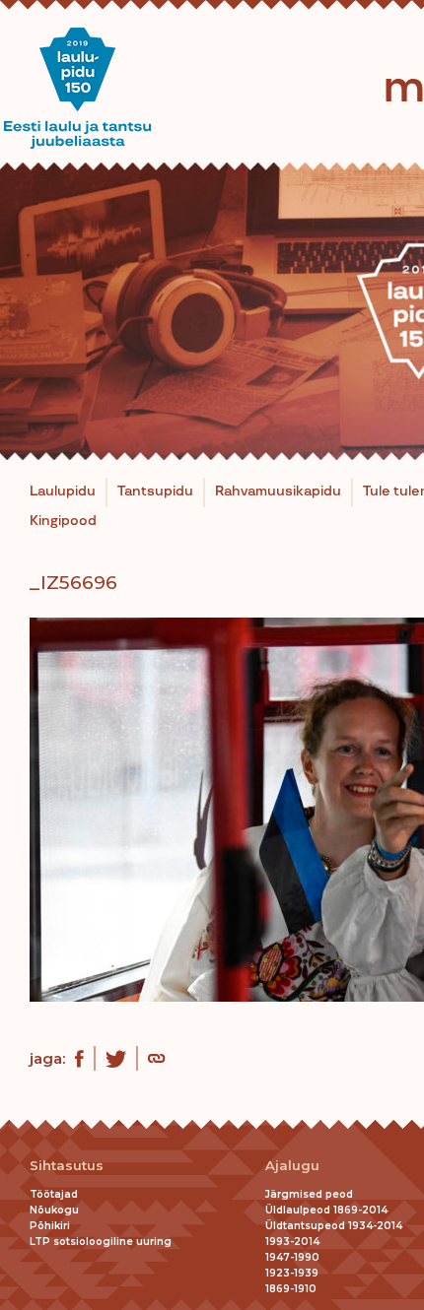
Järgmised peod (309, 1194)
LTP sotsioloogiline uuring (101, 1241)
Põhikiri (50, 1225)
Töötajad (54, 1194)
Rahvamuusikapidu (278, 491)
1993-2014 (292, 1241)
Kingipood (63, 521)
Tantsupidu (155, 491)
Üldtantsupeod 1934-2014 (333, 1225)
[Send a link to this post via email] (156, 1061)
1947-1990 (292, 1257)
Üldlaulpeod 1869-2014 (326, 1210)
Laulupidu (63, 491)
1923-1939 (291, 1273)
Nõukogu (54, 1210)
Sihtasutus (67, 1165)
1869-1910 (291, 1288)
